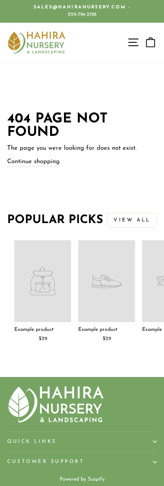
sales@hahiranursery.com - (82, 7)
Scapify (96, 479)
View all (132, 220)
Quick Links (32, 441)
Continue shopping (33, 162)
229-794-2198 (82, 14)
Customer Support (46, 461)
